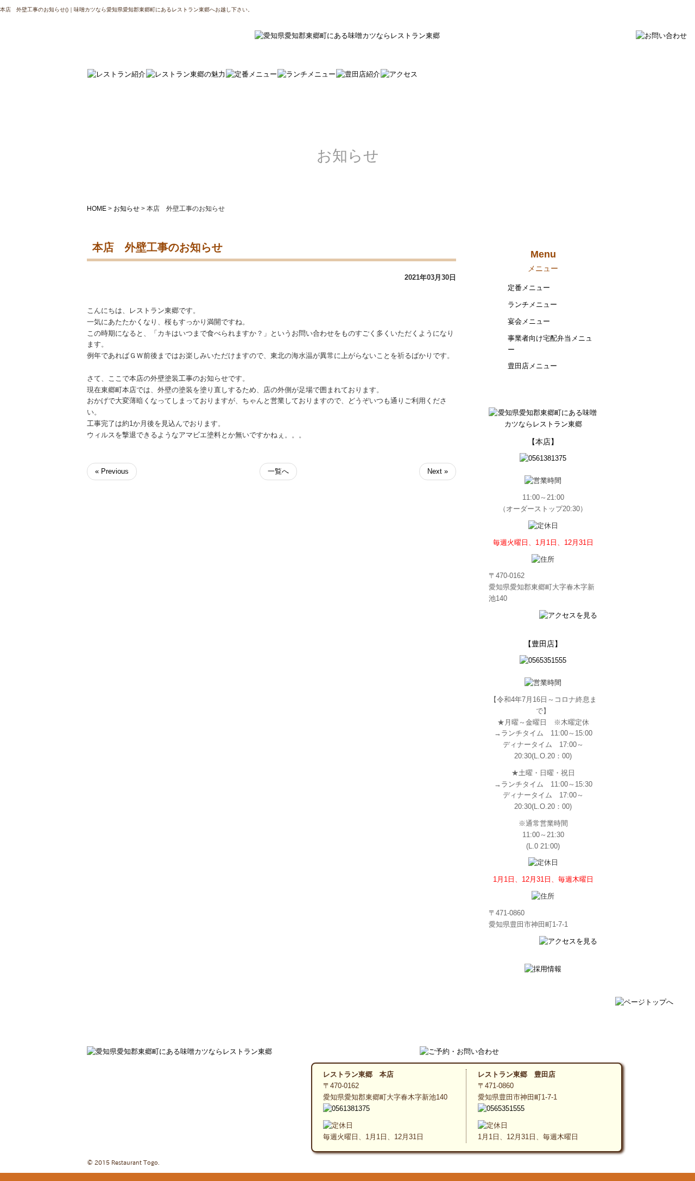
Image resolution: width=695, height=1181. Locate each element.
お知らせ (126, 208)
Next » (437, 471)
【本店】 (543, 441)
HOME (96, 208)
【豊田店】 (543, 643)
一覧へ (278, 471)
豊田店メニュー (532, 366)
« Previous (112, 471)
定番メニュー (529, 288)
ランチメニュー (532, 304)
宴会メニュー (529, 321)
